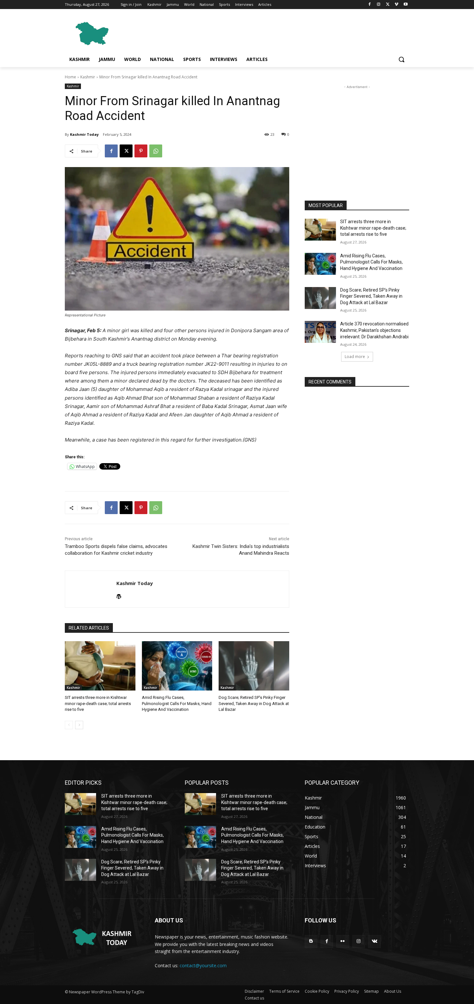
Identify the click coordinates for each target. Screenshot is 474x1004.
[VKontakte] (374, 941)
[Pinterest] (140, 150)
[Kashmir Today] (91, 589)
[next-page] (79, 725)
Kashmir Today (84, 134)
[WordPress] (118, 594)
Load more (355, 356)
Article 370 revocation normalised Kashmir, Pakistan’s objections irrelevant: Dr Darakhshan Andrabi (374, 330)
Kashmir (87, 77)
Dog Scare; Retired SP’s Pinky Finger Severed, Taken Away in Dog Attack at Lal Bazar (254, 703)
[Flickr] (342, 941)
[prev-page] (69, 725)
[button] (401, 59)
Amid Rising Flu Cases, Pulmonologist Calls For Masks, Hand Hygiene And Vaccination (177, 703)
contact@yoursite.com (203, 965)
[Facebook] (369, 4)
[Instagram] (378, 4)
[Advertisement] (285, 32)
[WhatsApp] (155, 150)
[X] (387, 4)
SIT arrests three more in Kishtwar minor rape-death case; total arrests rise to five (98, 703)
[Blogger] (311, 941)
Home (70, 77)
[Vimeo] (396, 4)
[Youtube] (405, 4)
